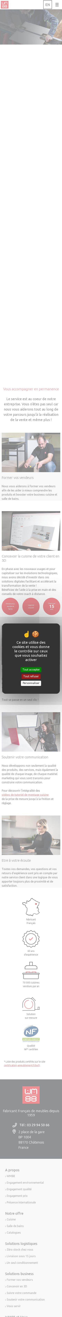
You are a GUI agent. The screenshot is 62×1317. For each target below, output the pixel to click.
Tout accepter (31, 669)
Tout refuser (31, 676)
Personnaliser (31, 683)
